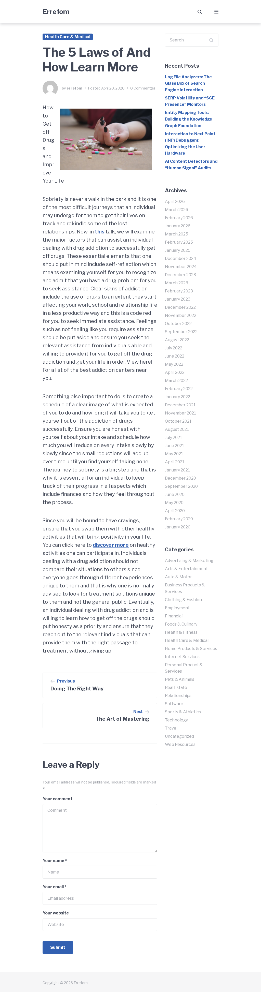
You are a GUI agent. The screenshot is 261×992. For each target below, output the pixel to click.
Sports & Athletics (183, 711)
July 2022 (173, 348)
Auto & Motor (178, 576)
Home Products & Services (191, 648)
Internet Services (182, 656)
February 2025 (179, 242)
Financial (173, 616)
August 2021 (177, 429)
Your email (54, 886)
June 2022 (174, 356)
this (100, 232)
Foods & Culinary (181, 624)
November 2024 (181, 266)
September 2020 (181, 486)
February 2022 (179, 388)
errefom (74, 88)
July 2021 (173, 437)
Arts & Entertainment (186, 568)
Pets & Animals (179, 679)
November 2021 (180, 413)
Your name (55, 860)
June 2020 (175, 494)
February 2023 (179, 291)
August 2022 (177, 339)
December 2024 (180, 258)
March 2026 (176, 209)
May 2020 (174, 502)
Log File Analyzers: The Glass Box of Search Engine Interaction (188, 83)
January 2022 (177, 396)
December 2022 (180, 307)
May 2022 (174, 364)
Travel (171, 728)
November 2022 (180, 315)
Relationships (178, 695)
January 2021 (177, 470)
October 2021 (178, 421)
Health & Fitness (181, 632)
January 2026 (177, 226)
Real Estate (176, 687)
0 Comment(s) (142, 88)
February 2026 (179, 217)
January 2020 (177, 527)
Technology (176, 720)
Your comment (57, 798)
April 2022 (175, 372)
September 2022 (181, 331)
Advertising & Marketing (189, 560)
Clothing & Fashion (183, 599)
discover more (111, 545)
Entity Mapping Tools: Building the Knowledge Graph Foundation (188, 119)
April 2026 (175, 201)
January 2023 (177, 299)
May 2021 (174, 453)
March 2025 (176, 234)
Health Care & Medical (67, 36)
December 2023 (180, 274)
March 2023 (176, 282)
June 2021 (174, 445)
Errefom (56, 12)
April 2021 (174, 462)
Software (174, 703)
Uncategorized (179, 736)
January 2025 (177, 250)
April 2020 (175, 510)
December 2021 (180, 405)
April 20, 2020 (113, 88)
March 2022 (176, 380)
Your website (56, 913)
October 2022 (178, 323)
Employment (177, 607)
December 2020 (180, 478)
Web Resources (180, 744)
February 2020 (179, 518)
